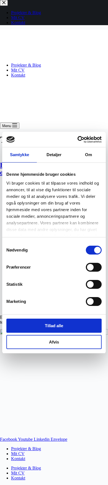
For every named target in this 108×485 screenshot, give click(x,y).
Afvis (54, 342)
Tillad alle (54, 325)
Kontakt (18, 75)
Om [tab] (88, 154)
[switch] (94, 267)
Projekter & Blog (26, 65)
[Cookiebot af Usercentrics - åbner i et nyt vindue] (78, 139)
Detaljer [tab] (54, 154)
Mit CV (18, 70)
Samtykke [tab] (19, 154)
